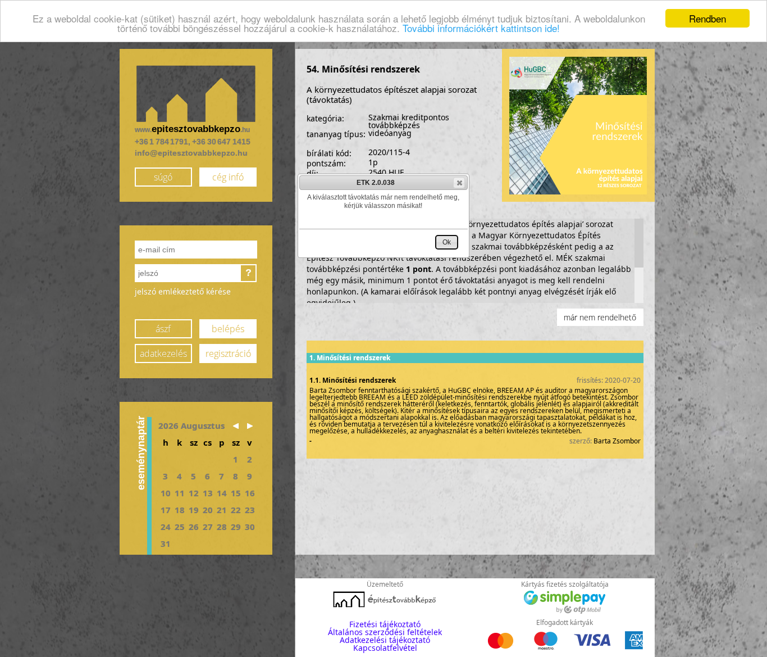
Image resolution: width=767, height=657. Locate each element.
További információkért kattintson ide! (481, 28)
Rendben (707, 18)
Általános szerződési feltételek (385, 632)
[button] (459, 182)
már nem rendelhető (600, 317)
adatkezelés (163, 353)
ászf (163, 329)
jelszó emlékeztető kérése (183, 291)
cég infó (228, 177)
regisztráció (228, 353)
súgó (163, 177)
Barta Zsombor (617, 441)
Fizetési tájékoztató (385, 624)
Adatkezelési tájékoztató (385, 640)
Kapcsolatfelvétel (385, 647)
